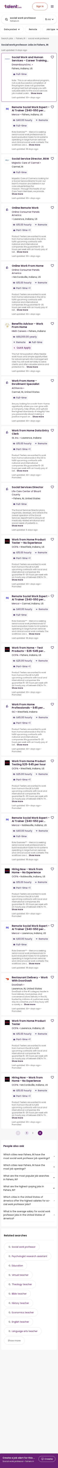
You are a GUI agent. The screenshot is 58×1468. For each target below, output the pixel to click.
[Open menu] (52, 6)
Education (17, 1265)
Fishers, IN (20, 38)
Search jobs (7, 38)
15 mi (48, 19)
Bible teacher (19, 1293)
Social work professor (23, 1247)
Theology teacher (22, 1284)
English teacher (20, 1321)
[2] (40, 1133)
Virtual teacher (20, 1275)
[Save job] (52, 57)
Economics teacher (23, 1312)
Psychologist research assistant (29, 1256)
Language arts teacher (25, 1331)
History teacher (20, 1303)
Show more (36, 93)
